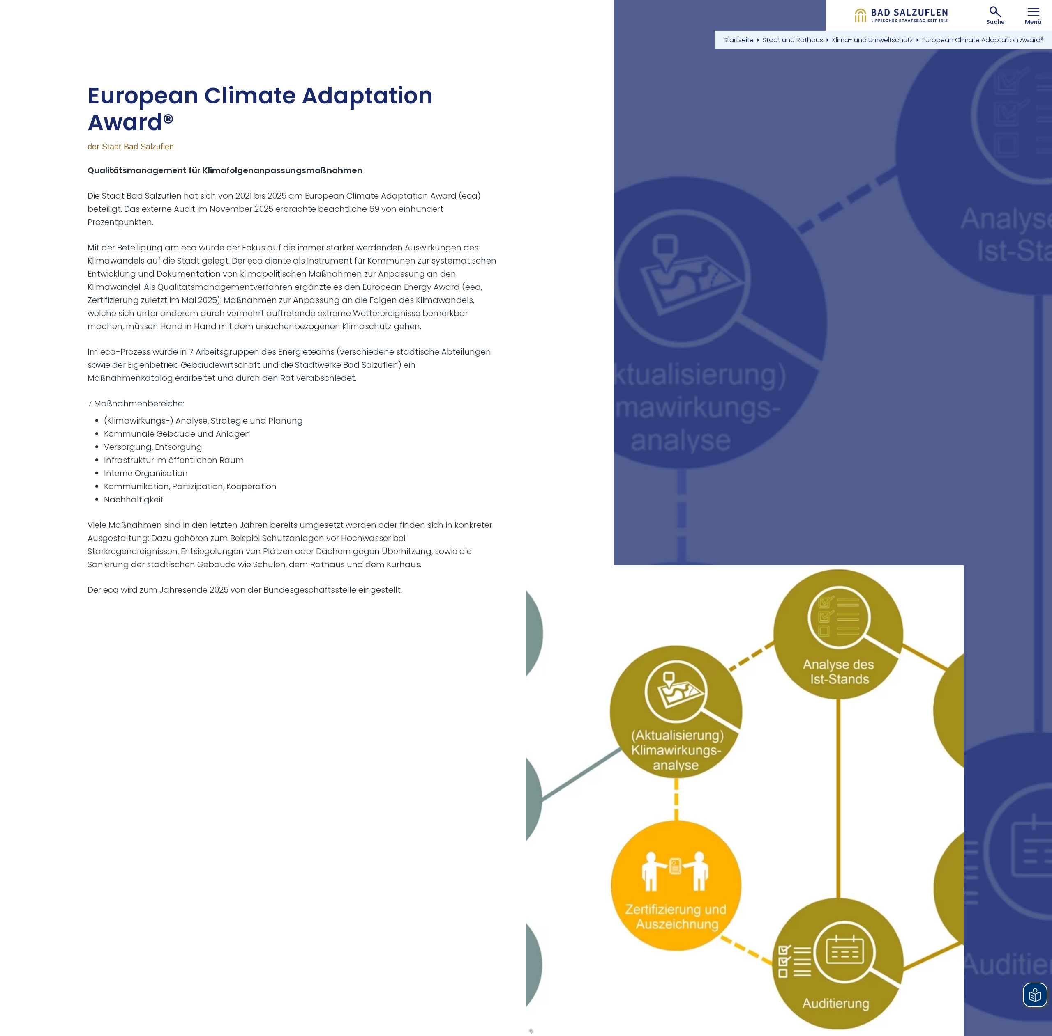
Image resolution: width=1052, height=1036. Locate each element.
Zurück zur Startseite (901, 15)
